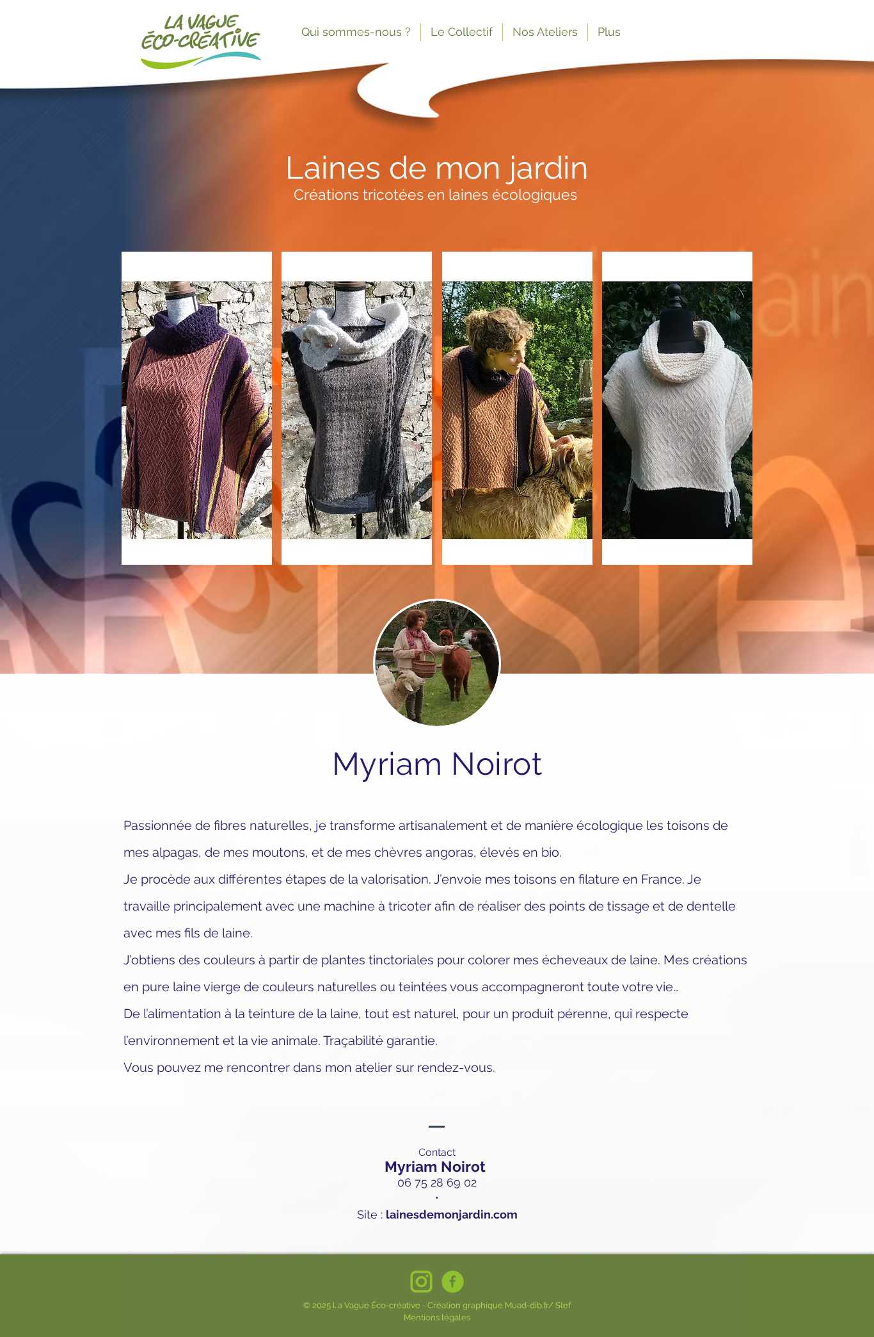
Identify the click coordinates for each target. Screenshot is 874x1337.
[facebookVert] (452, 1281)
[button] (197, 408)
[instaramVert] (421, 1281)
